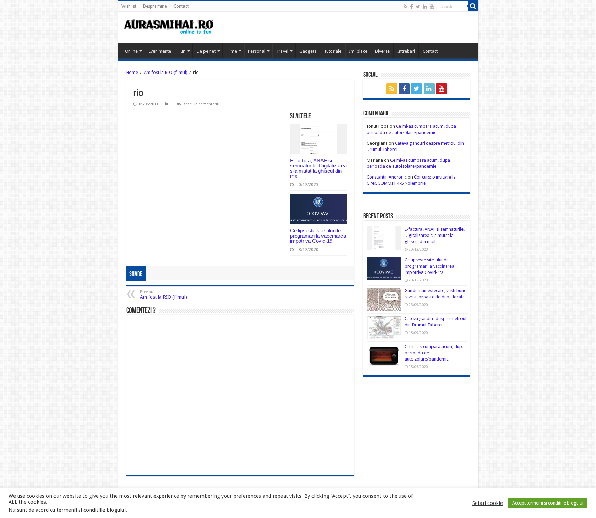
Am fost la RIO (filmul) (165, 72)
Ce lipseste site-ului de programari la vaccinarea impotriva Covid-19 (318, 236)
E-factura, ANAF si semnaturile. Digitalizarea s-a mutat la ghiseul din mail (318, 168)
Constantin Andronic (387, 177)
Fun (182, 51)
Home (132, 72)
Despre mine (155, 6)
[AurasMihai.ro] (169, 27)
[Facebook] (411, 6)
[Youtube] (432, 6)
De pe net (206, 51)
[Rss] (405, 6)
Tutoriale (332, 51)
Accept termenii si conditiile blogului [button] (547, 503)
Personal (256, 51)
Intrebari (406, 51)
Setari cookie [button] (487, 503)
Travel (282, 51)
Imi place (358, 51)
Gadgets (307, 51)
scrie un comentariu (201, 104)
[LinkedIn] (425, 6)
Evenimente (160, 51)
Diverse (382, 51)
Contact (181, 6)
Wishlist (128, 6)
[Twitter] (418, 6)
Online (131, 51)
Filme (232, 51)
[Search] (473, 6)
